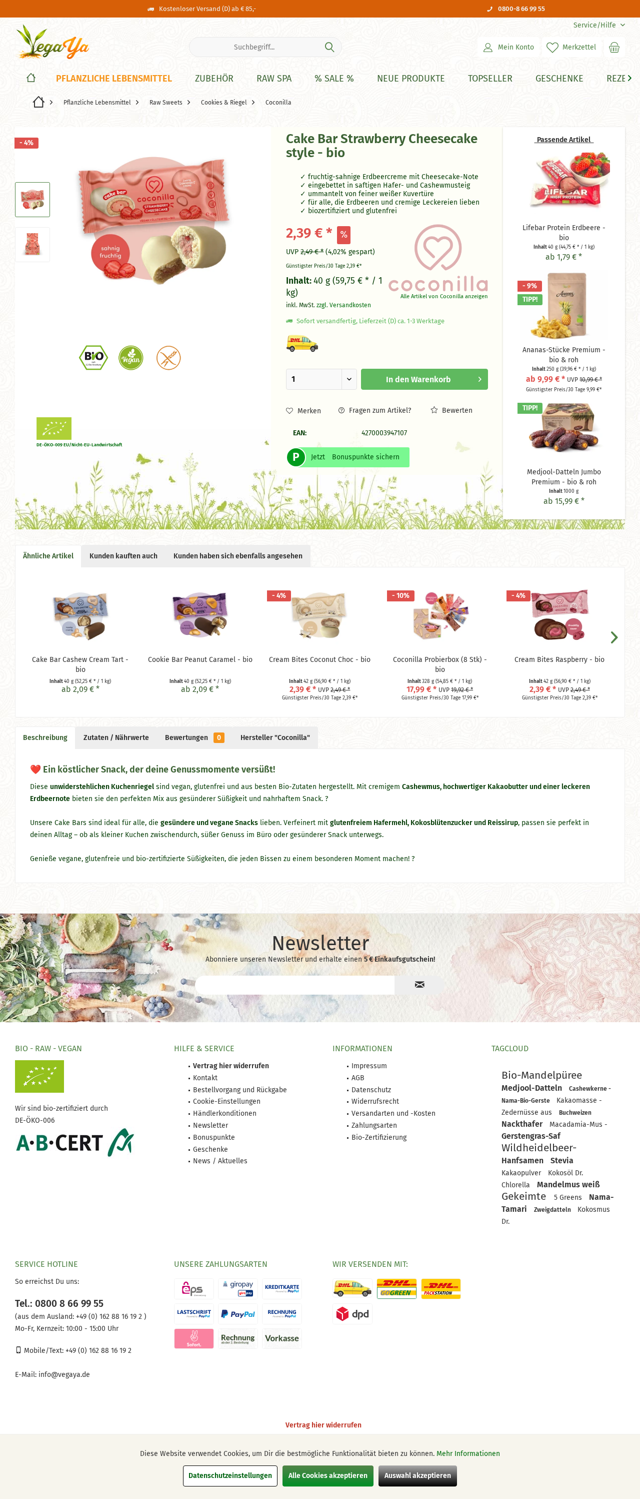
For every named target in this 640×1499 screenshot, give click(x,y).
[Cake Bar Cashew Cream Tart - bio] (80, 615)
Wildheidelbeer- (539, 1147)
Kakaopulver (522, 1173)
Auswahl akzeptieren (417, 1475)
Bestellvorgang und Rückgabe (240, 1090)
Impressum (369, 1066)
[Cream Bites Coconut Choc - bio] (320, 615)
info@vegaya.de (64, 1374)
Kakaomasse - (579, 1100)
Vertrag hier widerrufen (324, 1425)
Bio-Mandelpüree (542, 1075)
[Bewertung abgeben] (336, 166)
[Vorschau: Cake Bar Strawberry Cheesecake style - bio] (32, 199)
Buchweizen (575, 1112)
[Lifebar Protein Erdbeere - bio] (564, 183)
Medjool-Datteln (533, 1088)
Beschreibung (45, 737)
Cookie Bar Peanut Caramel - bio (200, 659)
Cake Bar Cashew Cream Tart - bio (80, 664)
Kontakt (205, 1078)
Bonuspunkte (214, 1137)
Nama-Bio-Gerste (527, 1100)
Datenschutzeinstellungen (230, 1475)
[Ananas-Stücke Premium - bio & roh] (564, 305)
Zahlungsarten (374, 1125)
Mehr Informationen (468, 1453)
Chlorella (517, 1185)
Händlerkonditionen (224, 1113)
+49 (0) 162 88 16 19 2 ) (110, 1316)
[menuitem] (595, 25)
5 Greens (569, 1197)
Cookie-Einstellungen (226, 1101)
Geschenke (210, 1149)
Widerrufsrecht (375, 1101)
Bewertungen (193, 737)
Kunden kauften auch (124, 556)
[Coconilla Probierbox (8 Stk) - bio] (440, 615)
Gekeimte (525, 1196)
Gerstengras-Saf (531, 1136)
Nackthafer (523, 1124)
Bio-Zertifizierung (379, 1137)
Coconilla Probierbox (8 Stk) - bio (440, 664)
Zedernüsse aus (528, 1112)
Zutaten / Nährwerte (116, 737)
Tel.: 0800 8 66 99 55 (59, 1303)
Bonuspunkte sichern (366, 457)
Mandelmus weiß (568, 1184)
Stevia (562, 1160)
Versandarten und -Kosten (394, 1113)
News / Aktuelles (220, 1161)
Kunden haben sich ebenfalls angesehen (238, 556)
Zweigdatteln (553, 1209)
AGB (358, 1078)
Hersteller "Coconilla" (275, 737)
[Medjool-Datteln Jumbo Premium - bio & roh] (564, 427)
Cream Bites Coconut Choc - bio (319, 659)
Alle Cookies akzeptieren (328, 1475)
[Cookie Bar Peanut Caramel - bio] (200, 615)
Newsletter (210, 1125)
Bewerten (456, 410)
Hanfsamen (524, 1160)
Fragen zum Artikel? (379, 410)
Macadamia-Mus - (579, 1124)
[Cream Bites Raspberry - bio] (559, 615)
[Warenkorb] (614, 47)
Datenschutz (371, 1090)
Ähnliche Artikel (48, 556)
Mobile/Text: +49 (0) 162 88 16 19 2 (77, 1350)
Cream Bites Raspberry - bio (559, 659)
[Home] (31, 79)
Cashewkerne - (590, 1088)
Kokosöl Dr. (565, 1173)
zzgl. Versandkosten (343, 305)
